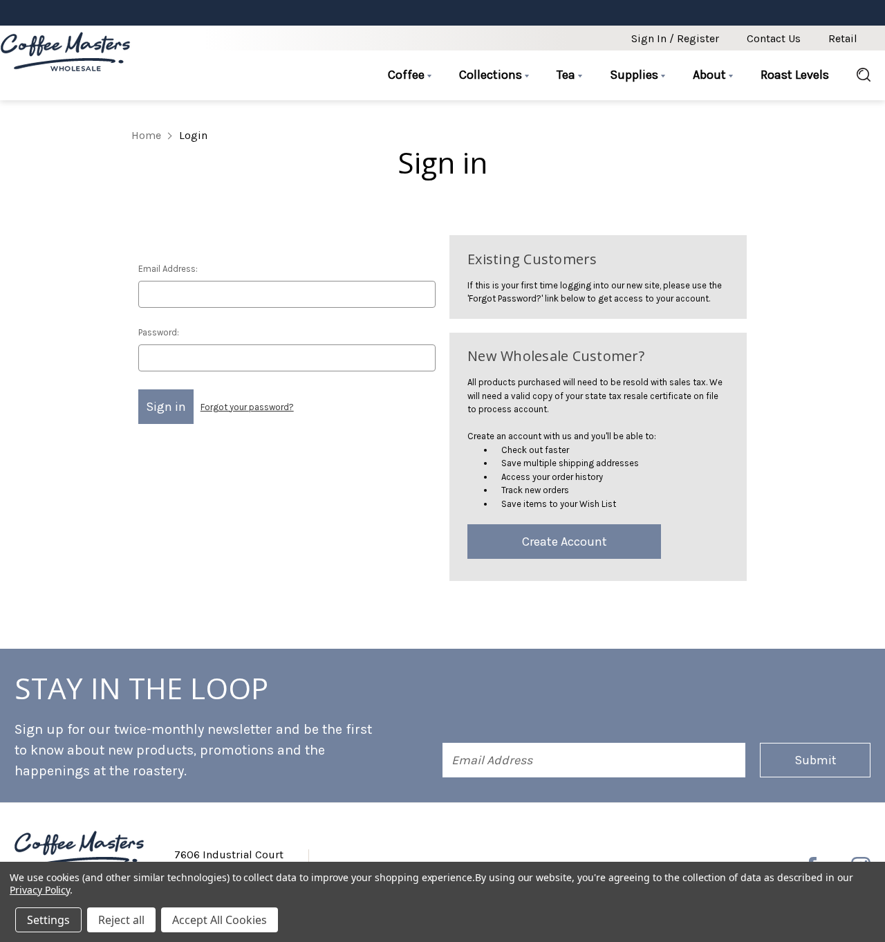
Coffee (407, 74)
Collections (492, 74)
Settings (48, 919)
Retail (842, 38)
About (711, 74)
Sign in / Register (675, 38)
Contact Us (774, 38)
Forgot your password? (247, 407)
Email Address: (168, 269)
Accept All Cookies (219, 919)
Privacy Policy (40, 889)
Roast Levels (795, 74)
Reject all (121, 919)
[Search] (856, 75)
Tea (567, 74)
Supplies (635, 74)
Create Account (564, 541)
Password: (158, 332)
